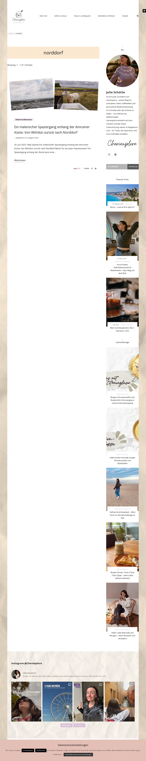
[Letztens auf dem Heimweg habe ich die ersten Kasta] (26, 702)
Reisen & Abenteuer (24, 119)
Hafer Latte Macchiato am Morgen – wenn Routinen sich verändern (122, 635)
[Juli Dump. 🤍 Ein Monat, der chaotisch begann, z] (89, 702)
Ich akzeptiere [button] (28, 750)
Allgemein (129, 204)
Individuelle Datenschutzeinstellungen (78, 754)
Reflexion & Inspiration (122, 261)
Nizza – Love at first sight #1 (122, 207)
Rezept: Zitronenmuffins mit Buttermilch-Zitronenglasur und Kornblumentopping (122, 400)
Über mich (43, 16)
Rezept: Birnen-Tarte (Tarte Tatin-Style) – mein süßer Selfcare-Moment (122, 575)
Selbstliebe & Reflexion (106, 16)
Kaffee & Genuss (60, 16)
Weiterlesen (19, 160)
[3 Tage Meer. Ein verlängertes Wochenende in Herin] (57, 702)
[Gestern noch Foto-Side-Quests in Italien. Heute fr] (120, 702)
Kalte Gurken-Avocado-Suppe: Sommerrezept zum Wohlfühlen (122, 460)
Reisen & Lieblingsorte (82, 16)
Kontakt (125, 16)
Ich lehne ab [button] (41, 750)
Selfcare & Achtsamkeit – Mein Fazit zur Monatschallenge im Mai (122, 515)
